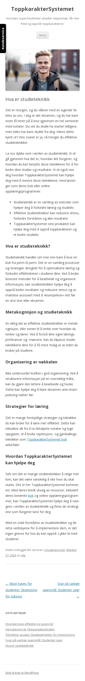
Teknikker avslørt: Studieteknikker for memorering (40, 635)
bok (31, 495)
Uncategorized (54, 550)
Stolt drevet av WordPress (22, 673)
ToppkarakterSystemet (42, 8)
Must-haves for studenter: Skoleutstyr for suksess (21, 589)
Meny (42, 35)
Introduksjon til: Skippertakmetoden (30, 629)
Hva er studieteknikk (19, 646)
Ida (23, 555)
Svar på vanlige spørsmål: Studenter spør (61, 589)
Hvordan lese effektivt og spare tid (29, 624)
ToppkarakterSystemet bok (47, 439)
